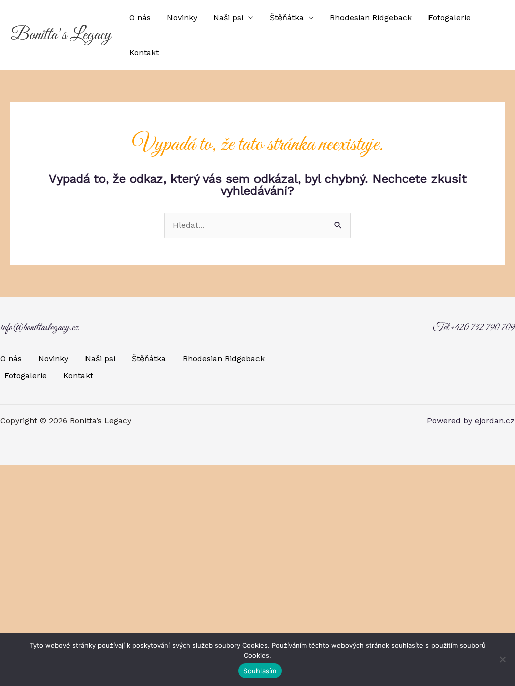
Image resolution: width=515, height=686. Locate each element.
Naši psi (228, 17)
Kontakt (144, 52)
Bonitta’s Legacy (60, 35)
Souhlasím (259, 671)
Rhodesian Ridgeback (371, 17)
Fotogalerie (449, 17)
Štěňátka (287, 17)
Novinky (182, 17)
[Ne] (502, 659)
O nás (140, 17)
